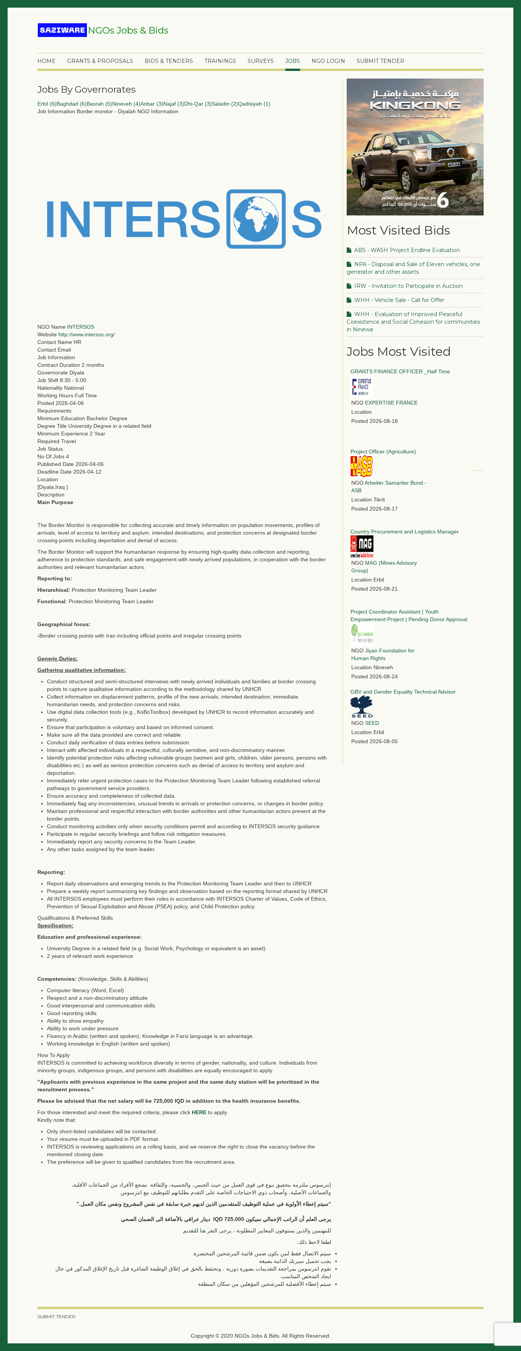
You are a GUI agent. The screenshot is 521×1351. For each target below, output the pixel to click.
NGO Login (328, 61)
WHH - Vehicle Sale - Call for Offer (398, 300)
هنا (203, 1230)
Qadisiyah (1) (254, 104)
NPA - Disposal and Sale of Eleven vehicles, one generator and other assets (413, 268)
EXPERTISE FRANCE (391, 403)
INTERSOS (80, 327)
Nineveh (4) (126, 104)
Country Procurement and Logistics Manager (405, 532)
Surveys (261, 61)
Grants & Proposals (100, 61)
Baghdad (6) (71, 104)
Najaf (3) (173, 104)
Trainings (220, 61)
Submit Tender (380, 61)
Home (46, 61)
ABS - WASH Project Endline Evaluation (406, 250)
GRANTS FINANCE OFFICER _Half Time (400, 371)
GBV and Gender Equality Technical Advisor (403, 692)
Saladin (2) (225, 104)
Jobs (292, 61)
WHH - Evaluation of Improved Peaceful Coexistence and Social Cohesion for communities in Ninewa (413, 322)
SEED (372, 723)
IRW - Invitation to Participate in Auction (408, 286)
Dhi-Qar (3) (198, 104)
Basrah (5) (99, 104)
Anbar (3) (151, 104)
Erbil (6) (46, 104)
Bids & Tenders (169, 61)
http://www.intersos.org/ (86, 334)
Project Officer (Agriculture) (383, 451)
